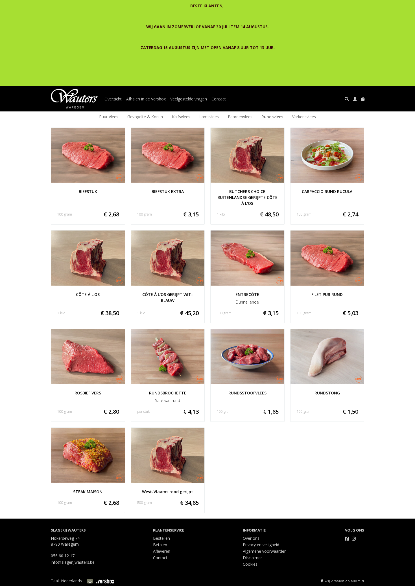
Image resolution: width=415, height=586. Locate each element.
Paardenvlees (240, 116)
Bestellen (161, 538)
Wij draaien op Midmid (343, 581)
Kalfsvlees (181, 116)
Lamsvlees (209, 116)
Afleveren (161, 551)
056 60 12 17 (63, 555)
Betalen (160, 544)
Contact (218, 99)
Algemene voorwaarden (265, 551)
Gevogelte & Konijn (145, 116)
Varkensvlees (304, 116)
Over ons (251, 538)
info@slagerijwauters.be (73, 562)
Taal (55, 580)
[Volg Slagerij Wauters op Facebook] (347, 538)
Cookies (250, 564)
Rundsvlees (272, 116)
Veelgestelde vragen (188, 99)
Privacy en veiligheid (261, 544)
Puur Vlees (108, 116)
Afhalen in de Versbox (146, 99)
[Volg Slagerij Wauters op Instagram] (354, 538)
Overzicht (113, 99)
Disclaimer (252, 557)
